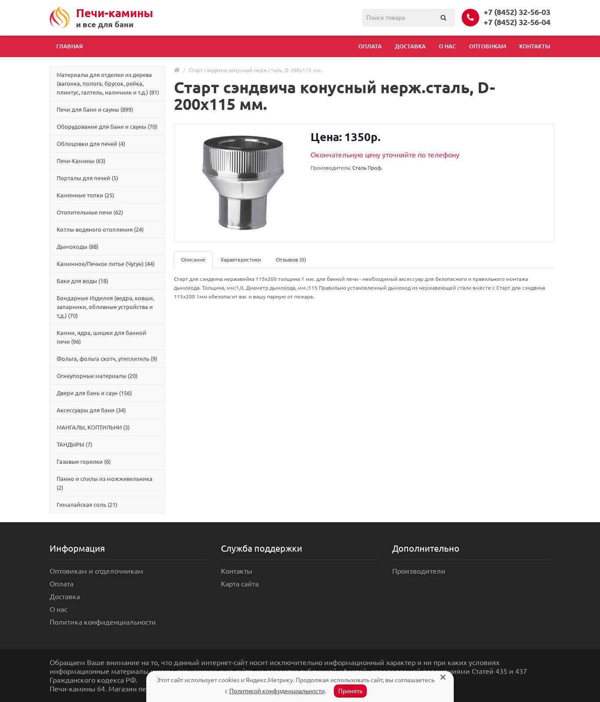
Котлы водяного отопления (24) (100, 229)
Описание (193, 259)
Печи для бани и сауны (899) (95, 109)
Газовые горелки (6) (84, 461)
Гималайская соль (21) (87, 505)
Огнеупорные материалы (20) (97, 376)
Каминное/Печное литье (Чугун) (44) (106, 264)
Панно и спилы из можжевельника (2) (104, 483)
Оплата (370, 46)
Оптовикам (487, 46)
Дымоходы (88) (77, 247)
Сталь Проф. (367, 168)
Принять (350, 691)
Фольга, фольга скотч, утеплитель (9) (107, 359)
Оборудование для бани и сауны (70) (107, 127)
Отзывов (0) (291, 259)
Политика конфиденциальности (103, 622)
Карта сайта (240, 584)
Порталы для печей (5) (87, 178)
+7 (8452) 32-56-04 (517, 22)
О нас (447, 46)
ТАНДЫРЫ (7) (74, 444)
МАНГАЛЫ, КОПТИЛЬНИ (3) (93, 427)
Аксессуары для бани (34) (91, 410)
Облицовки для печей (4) (91, 144)
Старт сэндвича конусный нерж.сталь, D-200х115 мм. (255, 70)
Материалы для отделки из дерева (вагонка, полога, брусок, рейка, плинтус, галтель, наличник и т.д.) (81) (108, 83)
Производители (418, 571)
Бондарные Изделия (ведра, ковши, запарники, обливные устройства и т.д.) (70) (105, 307)
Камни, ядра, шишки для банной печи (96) (101, 337)
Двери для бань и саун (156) (94, 393)
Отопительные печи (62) (90, 212)
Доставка (410, 46)
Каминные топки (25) (85, 195)
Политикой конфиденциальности (277, 691)
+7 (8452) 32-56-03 (517, 11)
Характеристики (240, 259)
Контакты (534, 46)
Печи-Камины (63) (81, 161)
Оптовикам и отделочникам (96, 571)
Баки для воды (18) (82, 281)
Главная (69, 46)
